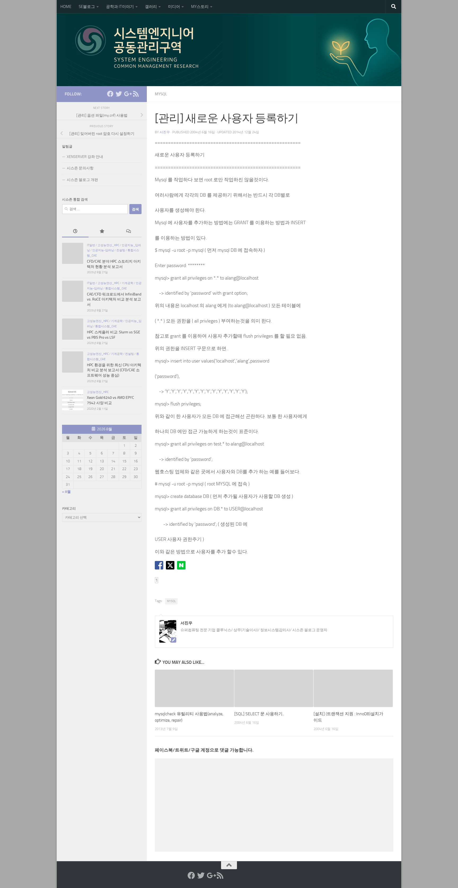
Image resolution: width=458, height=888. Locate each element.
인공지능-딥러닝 (103, 250)
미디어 (174, 6)
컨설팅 (120, 250)
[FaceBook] (110, 94)
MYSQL (161, 94)
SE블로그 (87, 6)
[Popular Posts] (102, 231)
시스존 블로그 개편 (82, 180)
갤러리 (151, 6)
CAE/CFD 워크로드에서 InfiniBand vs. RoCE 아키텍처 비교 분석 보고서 (114, 299)
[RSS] (136, 94)
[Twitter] (119, 94)
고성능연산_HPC (108, 245)
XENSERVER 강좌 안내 (85, 156)
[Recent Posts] (75, 231)
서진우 (165, 132)
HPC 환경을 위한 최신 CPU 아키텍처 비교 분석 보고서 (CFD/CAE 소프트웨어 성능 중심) (114, 370)
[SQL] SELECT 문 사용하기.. (259, 714)
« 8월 (66, 491)
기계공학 (127, 283)
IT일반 (91, 245)
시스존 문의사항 (80, 168)
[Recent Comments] (128, 231)
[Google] (127, 94)
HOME (65, 6)
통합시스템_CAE (116, 288)
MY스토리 (200, 6)
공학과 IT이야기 (120, 6)
